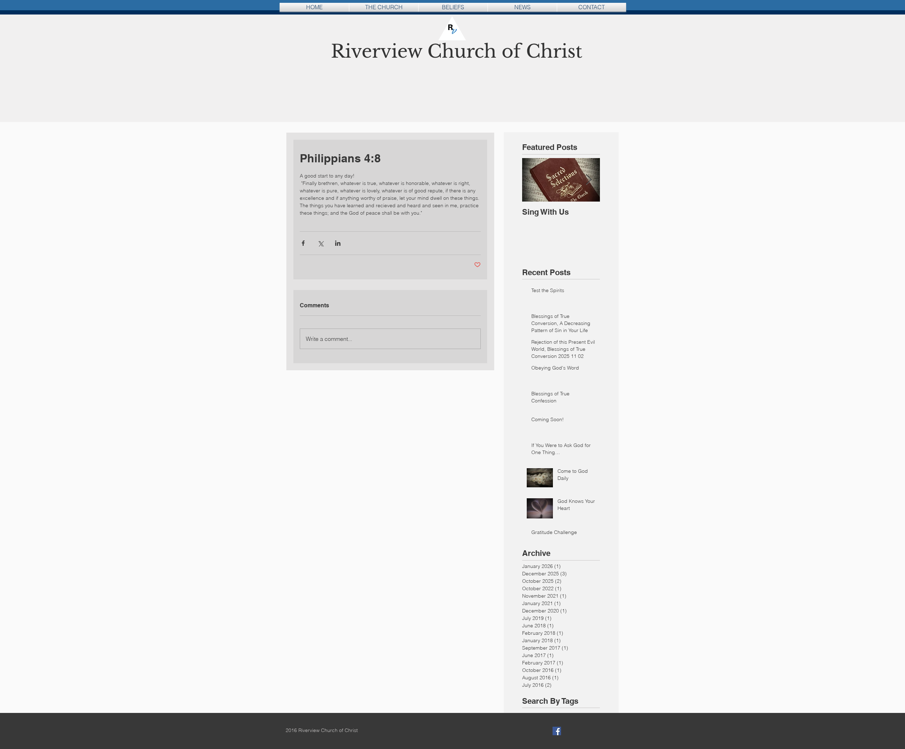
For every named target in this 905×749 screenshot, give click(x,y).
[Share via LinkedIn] (337, 243)
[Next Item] (588, 179)
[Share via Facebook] (303, 243)
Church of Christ (504, 51)
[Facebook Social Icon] (557, 731)
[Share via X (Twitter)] (320, 243)
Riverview (379, 51)
